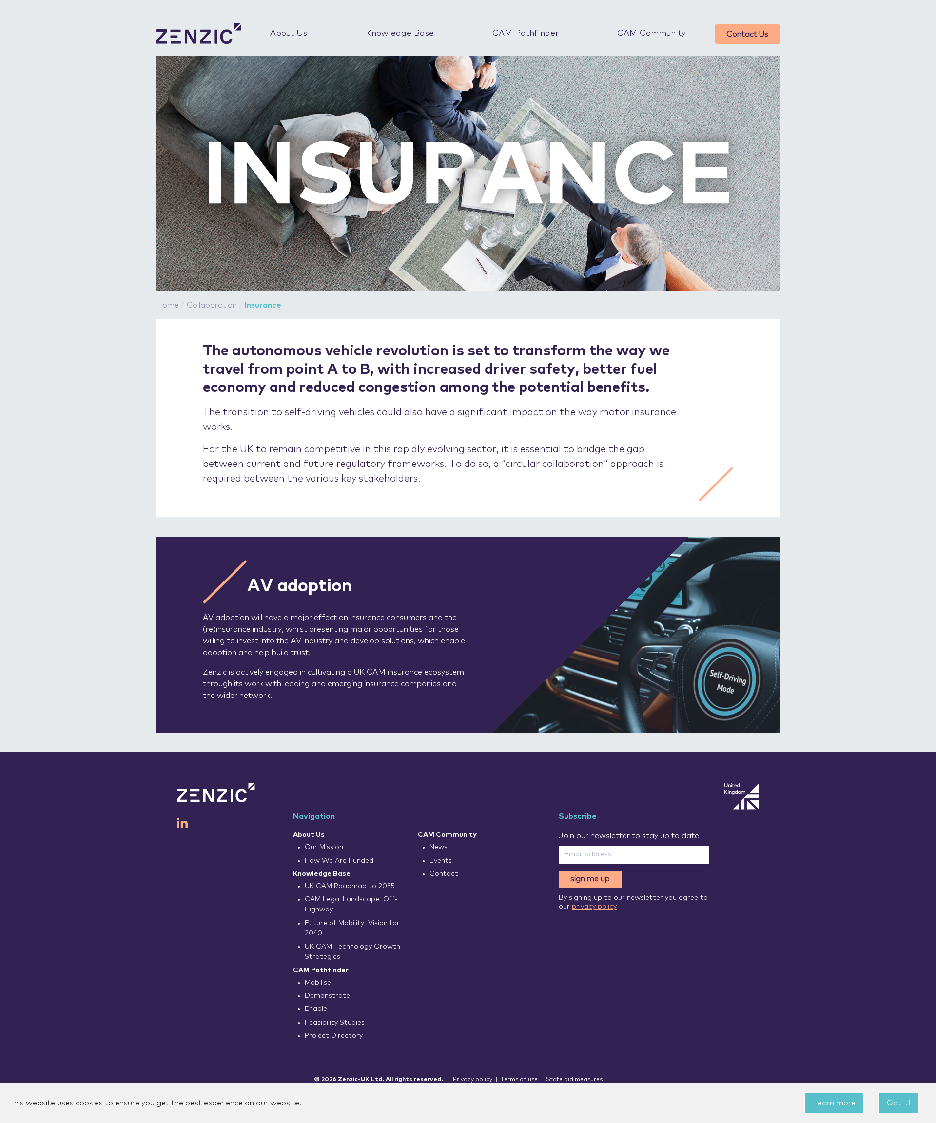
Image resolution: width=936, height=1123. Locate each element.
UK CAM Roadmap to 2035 (350, 886)
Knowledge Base (400, 33)
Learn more (834, 1103)
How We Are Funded (339, 860)
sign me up (590, 879)
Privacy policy (472, 1080)
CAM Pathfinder (525, 33)
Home (167, 305)
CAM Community (651, 33)
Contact (443, 874)
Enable (316, 1009)
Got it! (899, 1103)
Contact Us (747, 34)
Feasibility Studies (335, 1022)
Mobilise (318, 982)
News (438, 847)
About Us (288, 33)
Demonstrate (327, 995)
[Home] (198, 33)
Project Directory (334, 1035)
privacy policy (594, 906)
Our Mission (324, 847)
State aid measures (574, 1080)
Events (440, 860)
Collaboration (212, 305)
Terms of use (519, 1080)
